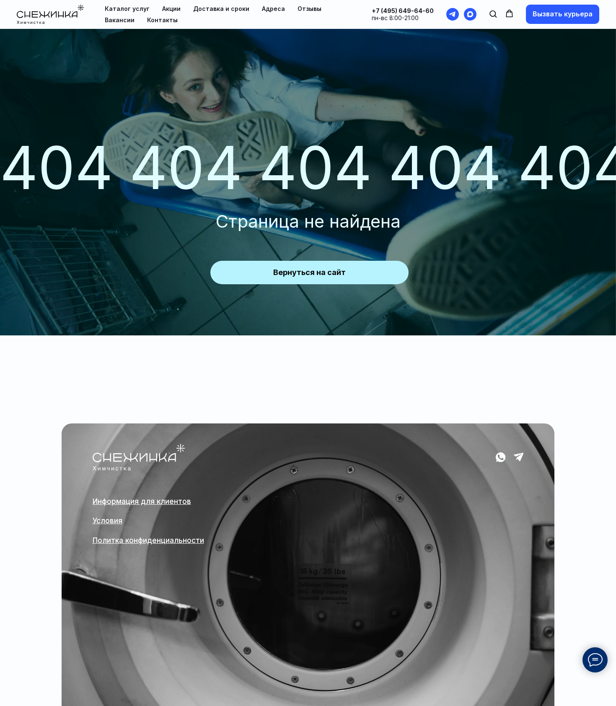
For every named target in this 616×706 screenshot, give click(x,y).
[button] (493, 14)
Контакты (162, 19)
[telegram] (452, 14)
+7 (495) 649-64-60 (403, 10)
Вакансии (120, 19)
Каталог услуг (127, 8)
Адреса (273, 8)
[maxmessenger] (470, 14)
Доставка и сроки (221, 8)
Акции (171, 8)
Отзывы (309, 8)
